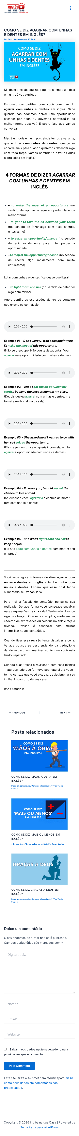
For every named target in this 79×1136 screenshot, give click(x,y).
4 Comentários (18, 844)
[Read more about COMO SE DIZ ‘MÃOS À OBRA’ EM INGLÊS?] (39, 755)
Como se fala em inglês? (41, 786)
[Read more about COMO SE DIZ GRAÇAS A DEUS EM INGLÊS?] (39, 869)
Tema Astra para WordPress (39, 1127)
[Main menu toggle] (70, 8)
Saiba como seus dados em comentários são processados (39, 1083)
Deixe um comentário (20, 786)
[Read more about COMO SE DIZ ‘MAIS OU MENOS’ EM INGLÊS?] (39, 814)
